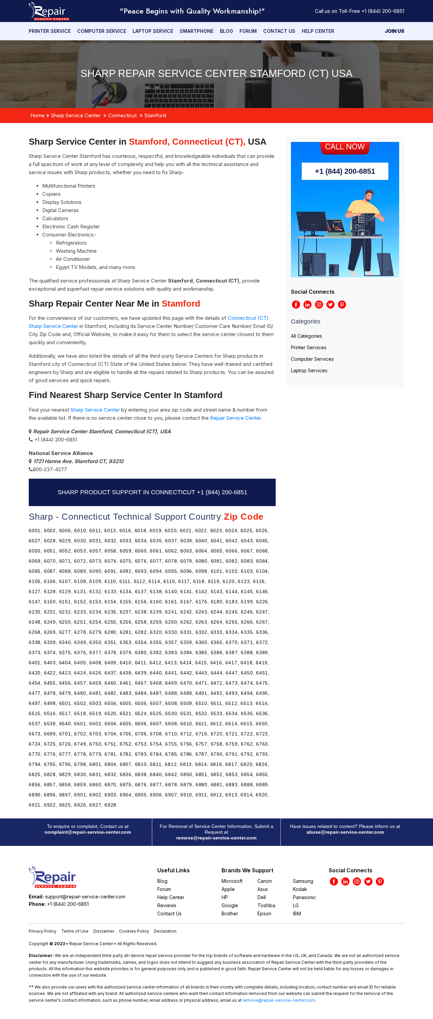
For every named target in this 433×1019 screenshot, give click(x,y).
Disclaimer (103, 931)
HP (225, 897)
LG (296, 905)
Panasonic (304, 897)
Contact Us (279, 31)
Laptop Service (153, 31)
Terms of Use (75, 931)
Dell (261, 897)
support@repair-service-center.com (85, 896)
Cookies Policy (134, 931)
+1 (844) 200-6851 (382, 11)
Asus (262, 889)
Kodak (300, 889)
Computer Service (101, 31)
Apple (228, 889)
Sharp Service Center (75, 115)
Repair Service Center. (236, 418)
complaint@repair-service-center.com (88, 832)
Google (230, 905)
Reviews (166, 905)
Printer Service (50, 31)
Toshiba (266, 905)
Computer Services (312, 359)
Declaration (165, 931)
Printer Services (308, 347)
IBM (297, 913)
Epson (264, 913)
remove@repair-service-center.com (216, 837)
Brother (230, 913)
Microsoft (232, 881)
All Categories (306, 336)
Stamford (155, 115)
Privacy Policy (42, 931)
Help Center (318, 31)
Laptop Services (309, 370)
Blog (226, 31)
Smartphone (196, 31)
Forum (248, 31)
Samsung (303, 881)
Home (37, 115)
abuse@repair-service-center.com (345, 832)
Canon (264, 881)
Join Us (394, 31)
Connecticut (122, 115)
